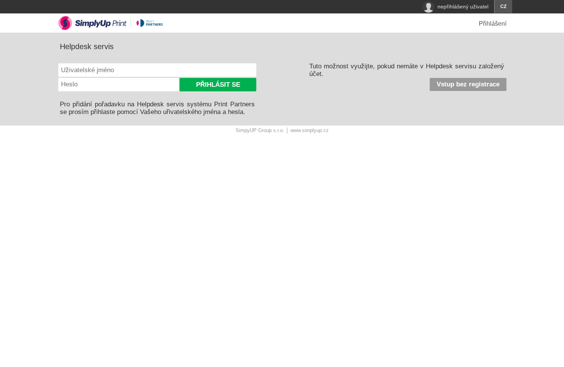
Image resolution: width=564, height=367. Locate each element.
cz (503, 6)
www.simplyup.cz (309, 130)
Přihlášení (492, 23)
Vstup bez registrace (468, 84)
